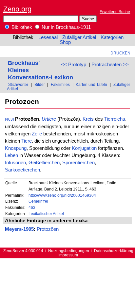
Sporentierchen (78, 162)
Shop (65, 42)
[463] (9, 119)
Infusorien (15, 162)
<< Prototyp (73, 64)
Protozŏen (48, 229)
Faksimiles (60, 84)
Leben (11, 155)
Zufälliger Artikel (79, 37)
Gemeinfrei (38, 201)
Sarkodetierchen (22, 169)
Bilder (39, 84)
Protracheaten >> (110, 64)
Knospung (16, 148)
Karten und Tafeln (91, 84)
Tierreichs (114, 119)
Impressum (68, 255)
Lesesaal (48, 37)
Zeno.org (17, 9)
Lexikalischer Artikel (46, 213)
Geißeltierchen (44, 162)
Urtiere (49, 119)
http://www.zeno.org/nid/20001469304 (62, 195)
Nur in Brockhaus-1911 (65, 27)
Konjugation (84, 148)
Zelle (37, 133)
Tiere (26, 141)
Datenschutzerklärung (113, 251)
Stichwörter (18, 84)
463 (32, 207)
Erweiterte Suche (115, 12)
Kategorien (112, 37)
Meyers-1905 (19, 229)
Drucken (120, 53)
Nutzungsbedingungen (68, 251)
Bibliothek (21, 27)
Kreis (88, 119)
